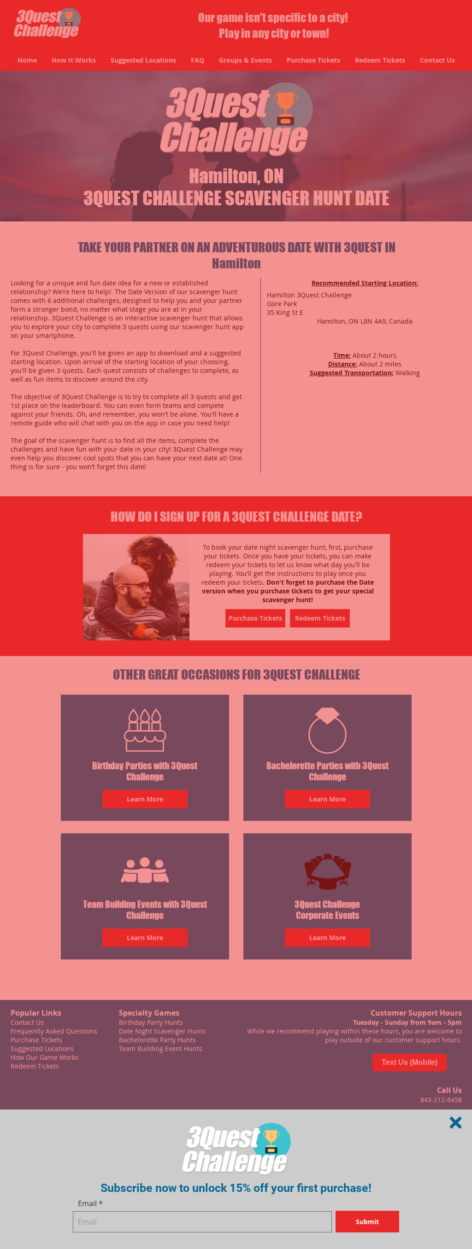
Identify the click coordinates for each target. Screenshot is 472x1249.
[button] (455, 1122)
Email (87, 1203)
